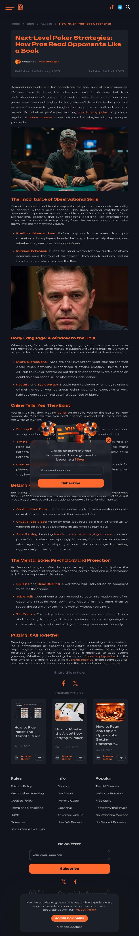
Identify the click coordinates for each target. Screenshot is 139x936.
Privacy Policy (85, 909)
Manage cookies (69, 926)
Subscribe (70, 483)
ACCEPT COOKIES (69, 918)
